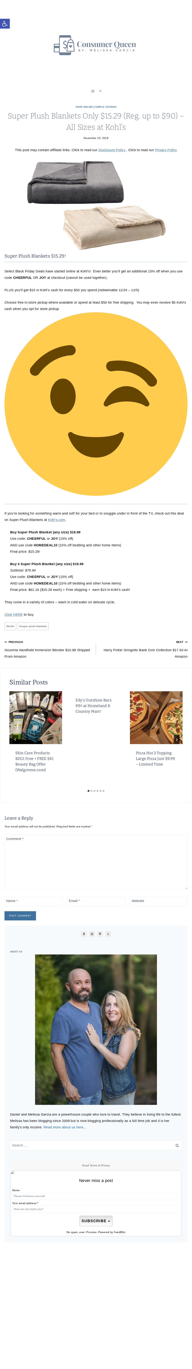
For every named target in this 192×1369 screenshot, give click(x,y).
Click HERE (13, 614)
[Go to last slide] (15, 739)
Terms (94, 1165)
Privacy (105, 1165)
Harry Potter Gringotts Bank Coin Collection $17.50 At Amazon (146, 649)
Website (138, 901)
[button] (5, 24)
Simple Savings (106, 107)
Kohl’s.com (56, 520)
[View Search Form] (100, 91)
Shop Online (84, 107)
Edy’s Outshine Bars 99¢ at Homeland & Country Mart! (94, 706)
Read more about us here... (65, 1127)
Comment (15, 839)
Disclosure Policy (112, 150)
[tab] (88, 791)
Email (74, 901)
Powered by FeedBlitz (111, 1232)
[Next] (177, 739)
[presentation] (35, 717)
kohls (10, 626)
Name (12, 901)
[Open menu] (92, 91)
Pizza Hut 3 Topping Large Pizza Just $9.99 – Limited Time (155, 758)
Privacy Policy (166, 150)
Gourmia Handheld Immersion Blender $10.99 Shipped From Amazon (47, 649)
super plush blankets (33, 626)
